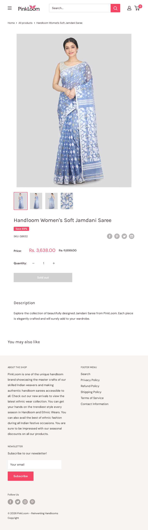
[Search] (115, 8)
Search (85, 374)
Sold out (43, 277)
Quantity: (20, 263)
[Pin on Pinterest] (117, 236)
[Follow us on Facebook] (10, 502)
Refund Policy (90, 386)
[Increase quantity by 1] (54, 263)
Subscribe (20, 476)
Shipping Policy (91, 392)
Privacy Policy (90, 380)
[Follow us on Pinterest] (32, 502)
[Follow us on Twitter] (17, 502)
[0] (137, 8)
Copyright (13, 518)
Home (11, 23)
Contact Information (94, 404)
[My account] (129, 8)
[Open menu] (10, 8)
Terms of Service (92, 398)
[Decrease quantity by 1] (33, 263)
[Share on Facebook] (109, 236)
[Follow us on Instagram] (25, 502)
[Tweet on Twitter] (124, 236)
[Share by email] (131, 236)
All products (25, 23)
